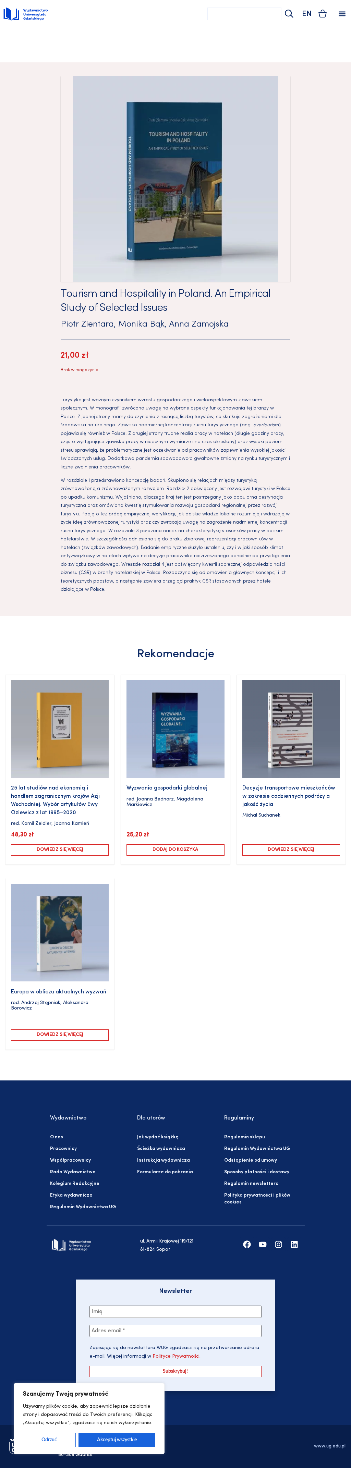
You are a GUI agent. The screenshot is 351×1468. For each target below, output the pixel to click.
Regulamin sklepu (244, 1137)
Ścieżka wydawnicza (161, 1148)
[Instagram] (278, 1244)
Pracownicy (63, 1148)
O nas (56, 1137)
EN (307, 14)
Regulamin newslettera (251, 1183)
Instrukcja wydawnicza (163, 1160)
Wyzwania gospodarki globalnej (166, 788)
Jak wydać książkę (157, 1137)
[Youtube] (263, 1244)
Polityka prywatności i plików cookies (257, 1199)
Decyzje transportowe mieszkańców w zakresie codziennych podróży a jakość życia (288, 796)
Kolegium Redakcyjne (74, 1183)
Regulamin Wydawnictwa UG (83, 1207)
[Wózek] (322, 13)
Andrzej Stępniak (40, 1002)
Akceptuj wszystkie (117, 1440)
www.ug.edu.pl (330, 1446)
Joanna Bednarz (155, 799)
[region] (89, 1418)
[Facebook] (247, 1244)
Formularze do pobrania (165, 1172)
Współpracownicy (70, 1160)
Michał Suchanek (261, 815)
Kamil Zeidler (36, 823)
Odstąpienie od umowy (250, 1160)
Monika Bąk (141, 324)
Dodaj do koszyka (175, 849)
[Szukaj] (288, 14)
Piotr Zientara (87, 324)
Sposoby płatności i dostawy (256, 1172)
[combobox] (244, 14)
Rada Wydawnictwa (73, 1172)
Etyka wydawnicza (71, 1195)
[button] (342, 14)
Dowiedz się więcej (60, 849)
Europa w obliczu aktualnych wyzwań (58, 992)
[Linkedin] (294, 1244)
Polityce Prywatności (175, 1356)
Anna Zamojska (199, 324)
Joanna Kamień (71, 823)
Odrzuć (49, 1440)
